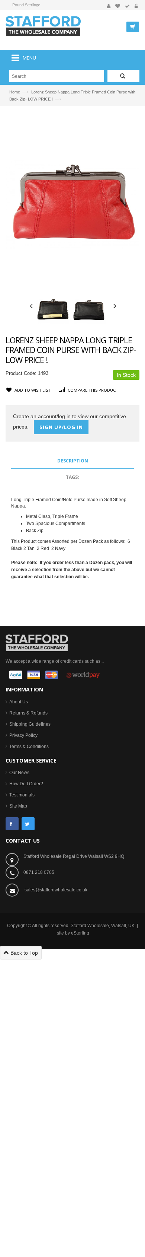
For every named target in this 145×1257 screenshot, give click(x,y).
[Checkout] (127, 6)
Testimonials (22, 795)
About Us (18, 701)
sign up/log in (61, 427)
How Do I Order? (26, 783)
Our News (19, 772)
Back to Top (23, 953)
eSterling (80, 933)
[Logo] (37, 642)
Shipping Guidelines (30, 724)
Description (72, 461)
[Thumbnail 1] (52, 311)
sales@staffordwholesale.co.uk (56, 889)
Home (14, 92)
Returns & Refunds (28, 713)
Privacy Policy (23, 735)
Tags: (72, 477)
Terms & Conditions (29, 746)
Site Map (18, 806)
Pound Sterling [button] (25, 5)
